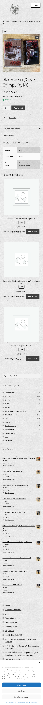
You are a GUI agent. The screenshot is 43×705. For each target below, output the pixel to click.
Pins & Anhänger (10, 426)
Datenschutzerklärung (23, 702)
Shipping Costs (19, 96)
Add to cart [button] (32, 231)
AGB (7, 614)
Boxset (7, 407)
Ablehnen (21, 691)
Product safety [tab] (8, 135)
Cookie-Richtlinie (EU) (13, 635)
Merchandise (9, 430)
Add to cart (18, 108)
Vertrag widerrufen (12, 659)
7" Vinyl (7, 404)
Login (7, 605)
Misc (6, 437)
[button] (40, 663)
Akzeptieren (21, 685)
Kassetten (14, 21)
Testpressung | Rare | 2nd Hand (15, 411)
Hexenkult (8, 441)
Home (7, 21)
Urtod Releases (10, 393)
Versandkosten (11, 622)
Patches (7, 422)
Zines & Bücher (10, 433)
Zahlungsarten (11, 626)
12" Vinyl (8, 396)
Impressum (34, 702)
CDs (6, 418)
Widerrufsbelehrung (13, 618)
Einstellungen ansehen (21, 697)
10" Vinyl (8, 400)
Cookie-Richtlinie (11, 702)
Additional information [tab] (11, 129)
